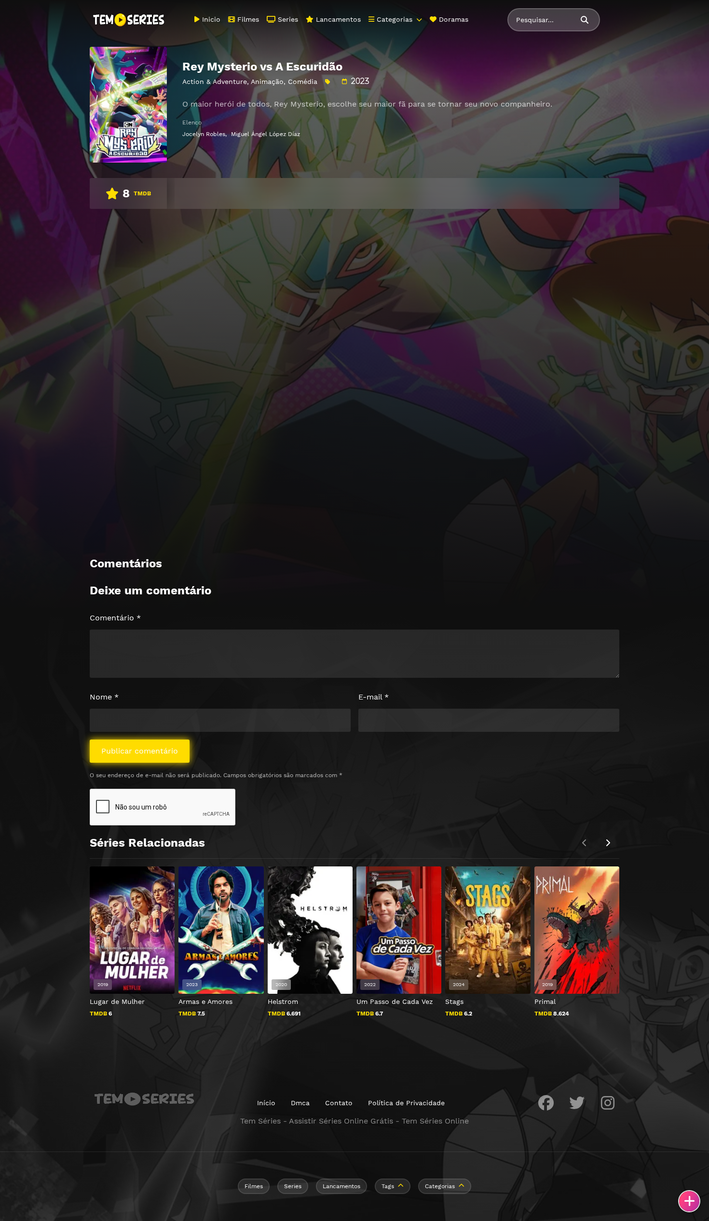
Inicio (210, 19)
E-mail (373, 696)
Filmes (247, 19)
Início (266, 1103)
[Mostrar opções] (689, 1201)
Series (286, 19)
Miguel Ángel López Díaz (265, 134)
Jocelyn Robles (203, 134)
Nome (104, 696)
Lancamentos (337, 19)
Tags (388, 1186)
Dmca (300, 1103)
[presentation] (607, 843)
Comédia (302, 81)
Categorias (393, 19)
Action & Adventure (214, 81)
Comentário (115, 617)
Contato (339, 1103)
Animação (267, 81)
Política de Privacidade (406, 1103)
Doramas (452, 19)
